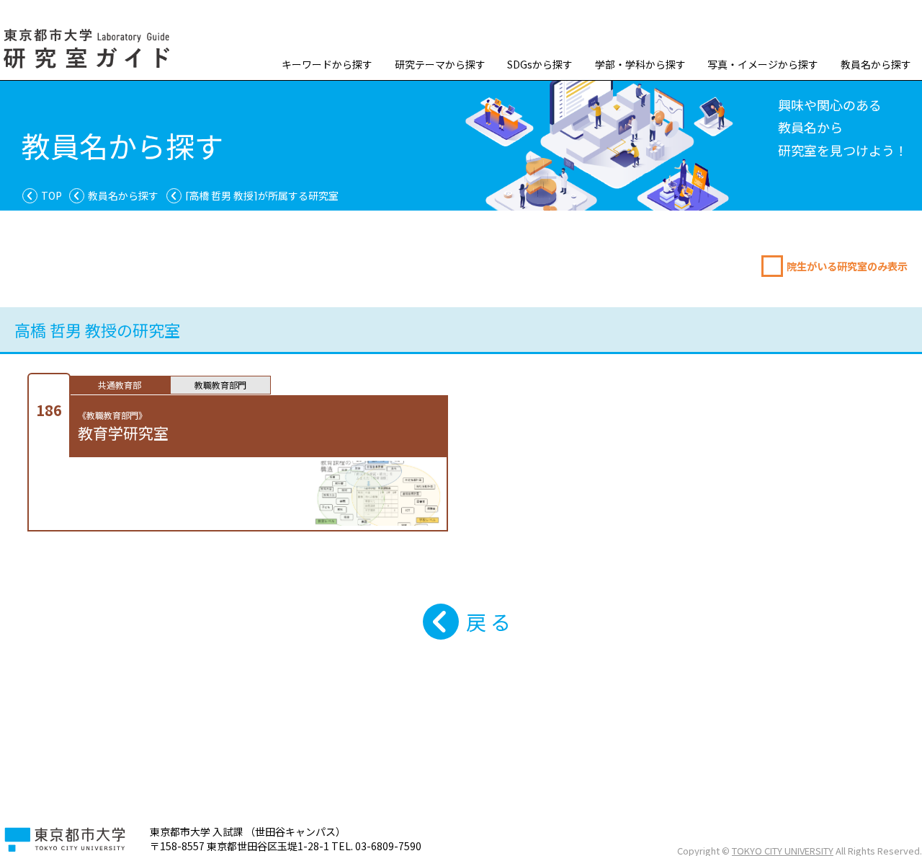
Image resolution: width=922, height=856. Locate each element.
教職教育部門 (220, 385)
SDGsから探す (540, 64)
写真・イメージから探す (762, 64)
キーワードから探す (327, 64)
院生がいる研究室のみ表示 (847, 266)
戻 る (488, 621)
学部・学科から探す (640, 64)
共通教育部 (119, 385)
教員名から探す (876, 64)
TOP (51, 195)
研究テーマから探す (440, 64)
